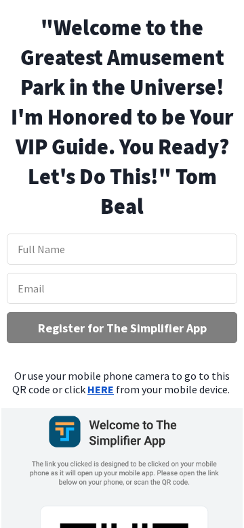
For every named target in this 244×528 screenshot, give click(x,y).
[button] (122, 117)
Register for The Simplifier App (122, 328)
